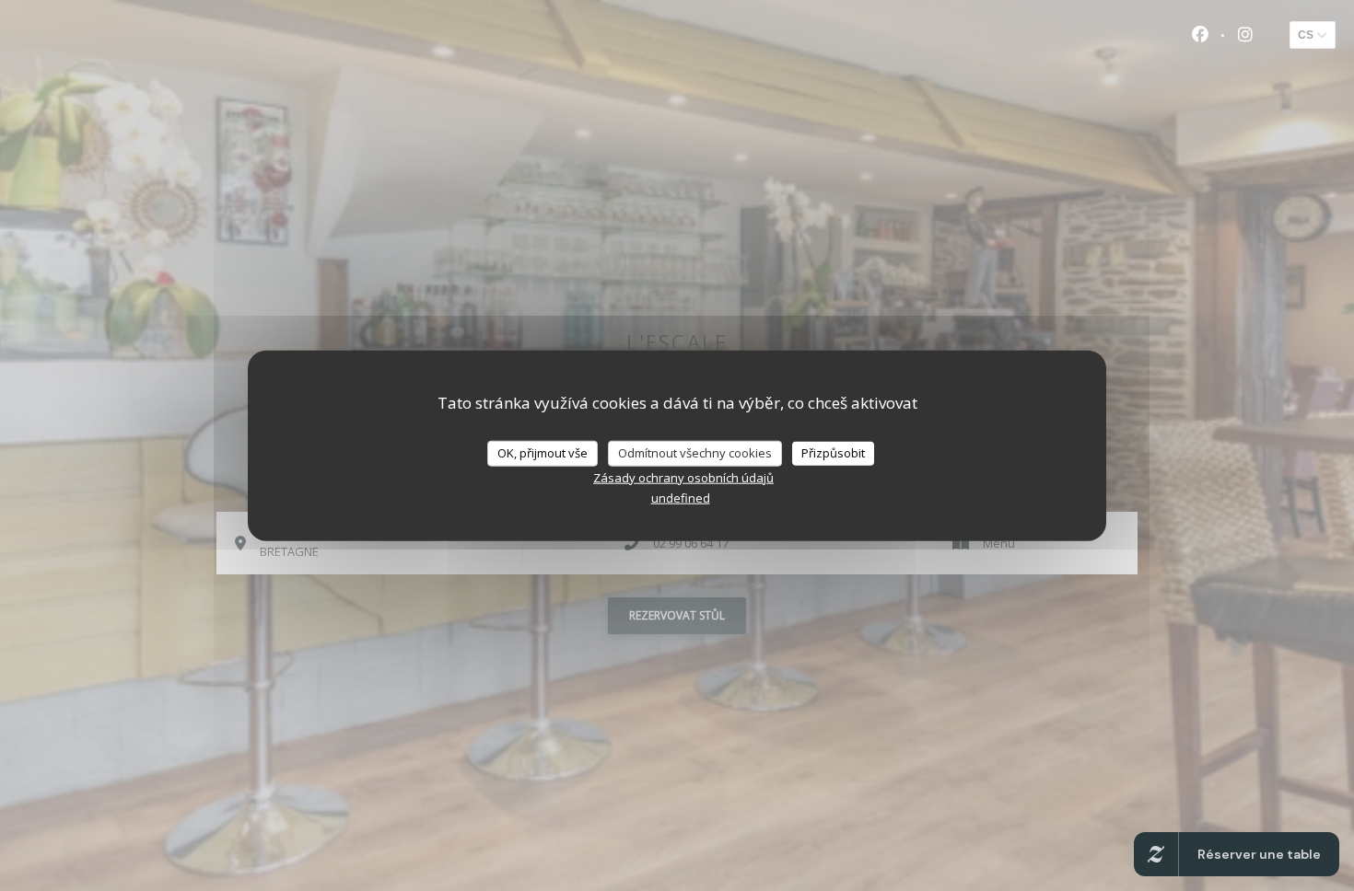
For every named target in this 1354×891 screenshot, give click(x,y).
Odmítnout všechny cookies (695, 453)
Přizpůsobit (833, 453)
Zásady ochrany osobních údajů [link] (683, 477)
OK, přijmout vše (542, 453)
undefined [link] (680, 497)
